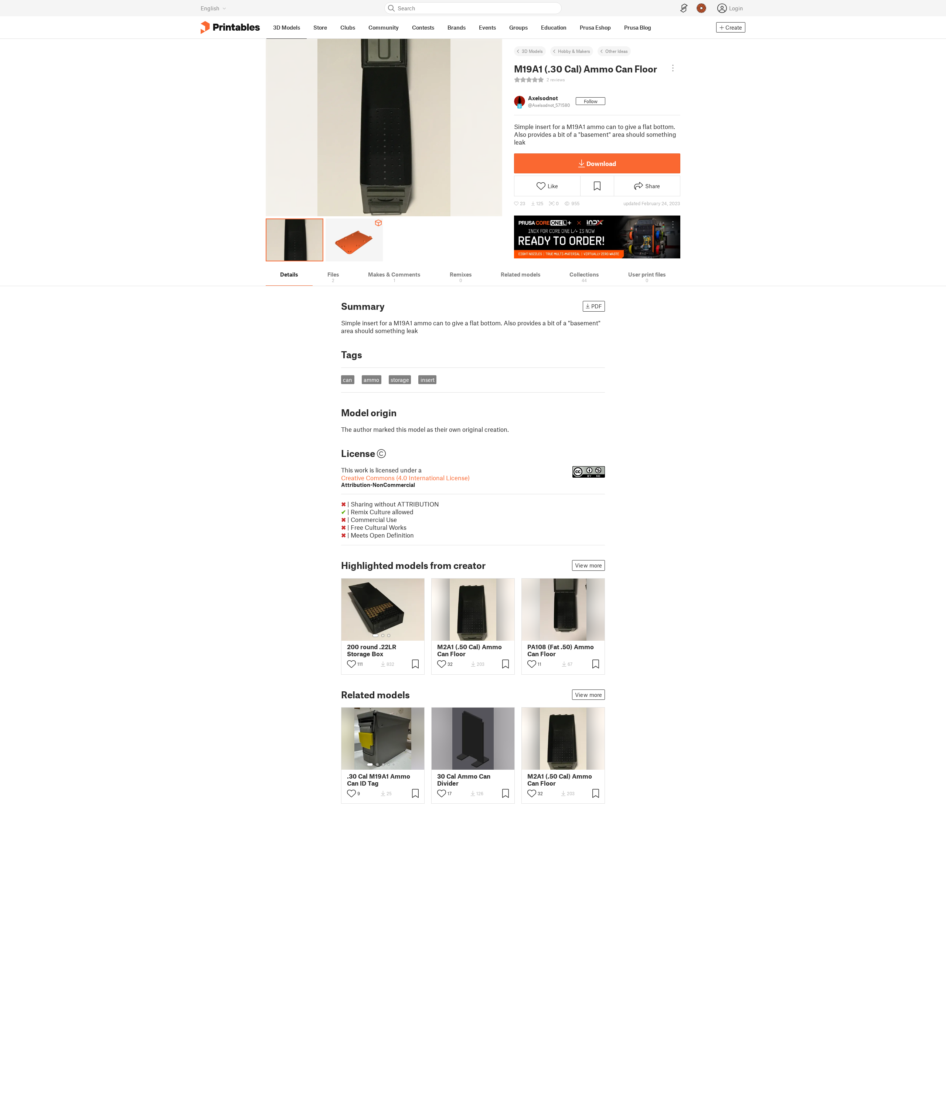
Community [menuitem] (383, 27)
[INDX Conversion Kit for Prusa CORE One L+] (597, 237)
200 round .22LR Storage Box (371, 650)
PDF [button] (596, 306)
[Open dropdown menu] (673, 68)
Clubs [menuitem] (347, 27)
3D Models (532, 51)
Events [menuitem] (487, 27)
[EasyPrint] (684, 8)
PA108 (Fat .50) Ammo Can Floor (560, 650)
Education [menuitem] (553, 27)
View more (588, 565)
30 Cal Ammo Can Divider (463, 780)
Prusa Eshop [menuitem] (595, 27)
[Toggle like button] (351, 664)
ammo (371, 379)
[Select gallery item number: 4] (389, 764)
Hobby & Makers (574, 51)
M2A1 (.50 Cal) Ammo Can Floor (469, 650)
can (347, 379)
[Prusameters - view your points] (701, 8)
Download (601, 163)
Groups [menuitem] (518, 27)
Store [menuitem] (320, 27)
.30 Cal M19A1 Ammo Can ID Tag (378, 780)
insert (428, 379)
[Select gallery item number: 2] (382, 635)
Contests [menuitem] (423, 27)
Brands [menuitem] (457, 27)
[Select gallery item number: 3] (388, 635)
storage (400, 379)
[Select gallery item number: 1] (375, 635)
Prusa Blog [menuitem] (637, 27)
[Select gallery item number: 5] (394, 764)
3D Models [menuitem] (286, 27)
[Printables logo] (230, 27)
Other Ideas (616, 51)
